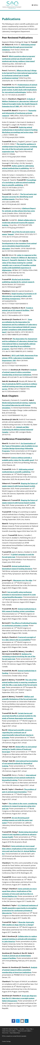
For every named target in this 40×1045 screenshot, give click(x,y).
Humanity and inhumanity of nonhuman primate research (19, 113)
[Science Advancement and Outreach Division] (12, 5)
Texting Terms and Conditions (24, 1030)
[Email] (22, 1021)
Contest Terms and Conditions (9, 1030)
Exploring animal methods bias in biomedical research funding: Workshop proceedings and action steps (20, 129)
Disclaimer (22, 1028)
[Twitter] (18, 1021)
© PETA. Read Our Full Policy (10, 1028)
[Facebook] (13, 1021)
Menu (36, 5)
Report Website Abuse (15, 1032)
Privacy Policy (29, 1028)
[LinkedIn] (26, 1021)
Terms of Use (5, 1032)
